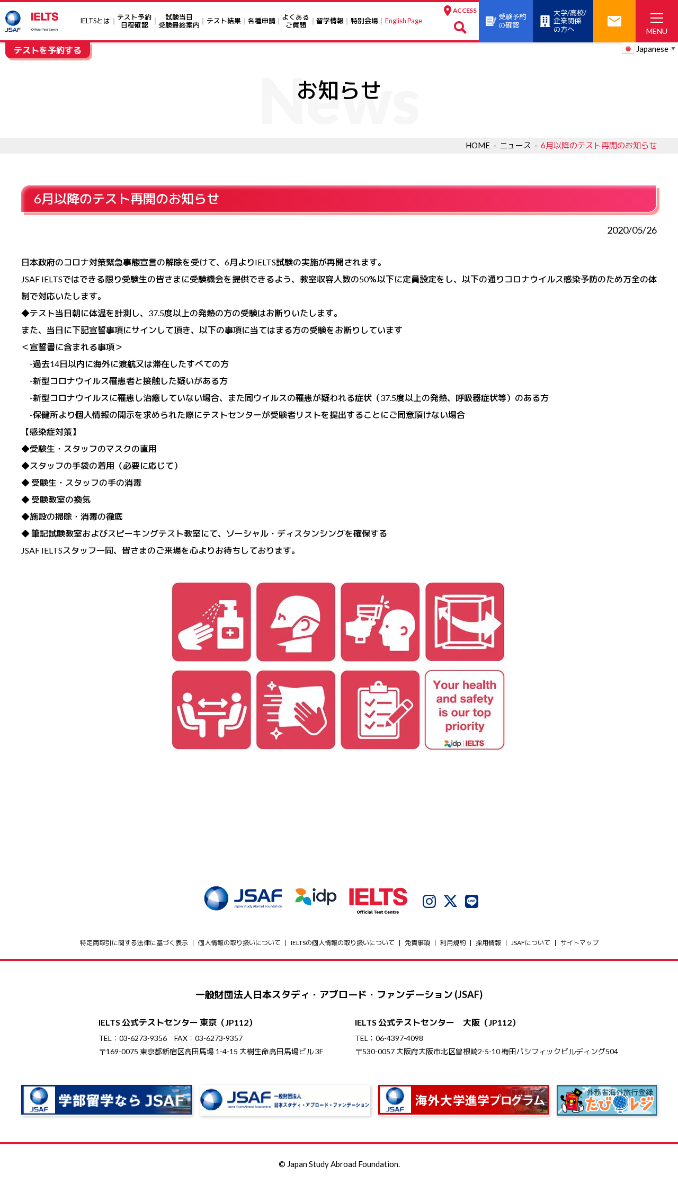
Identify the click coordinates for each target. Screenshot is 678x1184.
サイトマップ (579, 943)
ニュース (515, 145)
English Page (403, 20)
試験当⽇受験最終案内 (179, 21)
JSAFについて (530, 943)
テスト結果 (224, 20)
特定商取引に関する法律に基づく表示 (134, 943)
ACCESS (464, 10)
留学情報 (330, 20)
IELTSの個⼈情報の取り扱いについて (343, 943)
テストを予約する (48, 50)
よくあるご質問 (295, 21)
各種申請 (261, 20)
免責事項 (417, 943)
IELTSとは (95, 20)
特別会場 (364, 20)
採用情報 (488, 943)
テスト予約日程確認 (134, 21)
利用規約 (453, 943)
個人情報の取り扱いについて (239, 943)
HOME (478, 145)
